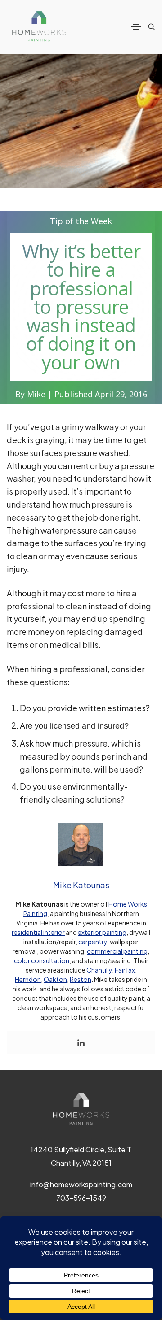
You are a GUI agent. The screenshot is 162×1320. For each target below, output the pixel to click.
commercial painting (117, 951)
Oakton (55, 979)
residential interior (38, 932)
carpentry (92, 942)
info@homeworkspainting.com (81, 1184)
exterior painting (102, 932)
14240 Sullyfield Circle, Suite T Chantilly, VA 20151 (81, 1156)
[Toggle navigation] (136, 27)
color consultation (41, 960)
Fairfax (125, 970)
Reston (80, 979)
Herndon (28, 979)
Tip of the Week (81, 221)
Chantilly (99, 970)
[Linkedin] (81, 1042)
